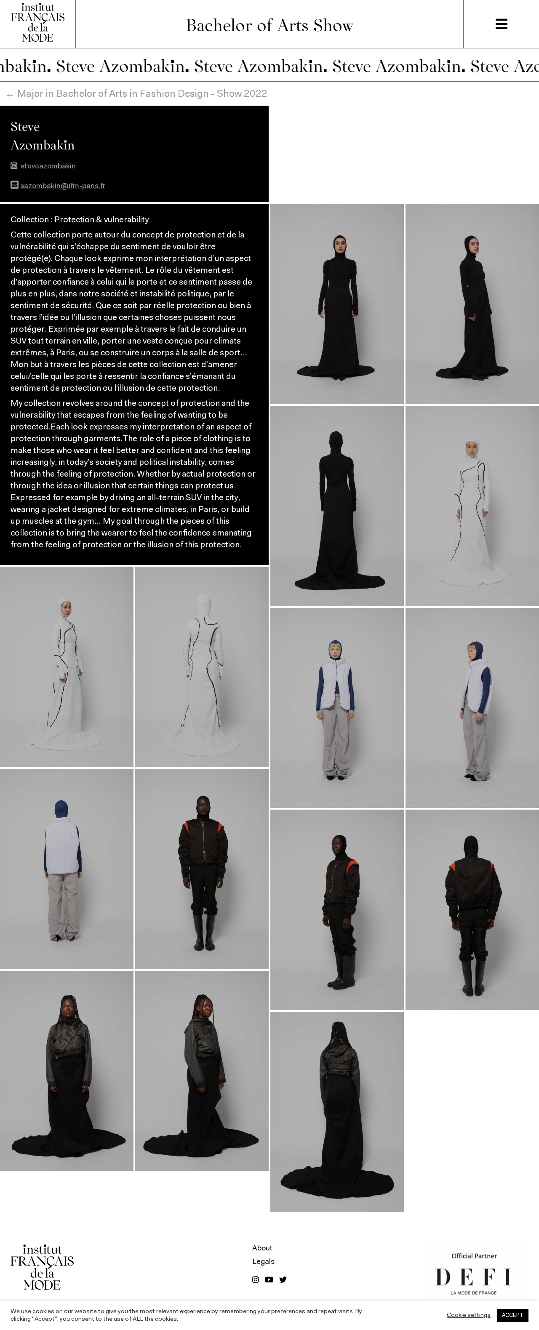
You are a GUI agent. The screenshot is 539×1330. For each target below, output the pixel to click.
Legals (263, 1262)
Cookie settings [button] (469, 1315)
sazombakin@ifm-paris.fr (62, 186)
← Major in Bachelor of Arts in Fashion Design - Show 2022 (136, 94)
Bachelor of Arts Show (269, 24)
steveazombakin (48, 167)
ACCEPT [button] (512, 1315)
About (262, 1249)
